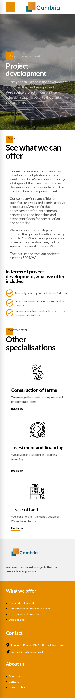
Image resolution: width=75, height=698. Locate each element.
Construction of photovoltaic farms (30, 608)
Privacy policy (17, 687)
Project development (21, 602)
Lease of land (24, 509)
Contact (14, 681)
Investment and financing (37, 447)
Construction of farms (34, 390)
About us (14, 676)
